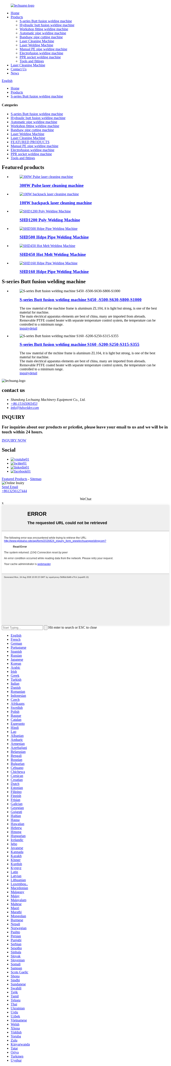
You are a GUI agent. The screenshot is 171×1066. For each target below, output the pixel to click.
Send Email (10, 487)
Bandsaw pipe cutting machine (41, 37)
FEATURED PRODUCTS (30, 142)
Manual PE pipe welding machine (43, 49)
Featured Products (14, 479)
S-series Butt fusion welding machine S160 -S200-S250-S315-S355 (79, 344)
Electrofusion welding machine (41, 53)
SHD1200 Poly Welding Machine (50, 220)
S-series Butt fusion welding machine (46, 21)
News (15, 73)
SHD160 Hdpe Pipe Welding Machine (54, 271)
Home (15, 13)
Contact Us (18, 69)
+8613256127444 (14, 491)
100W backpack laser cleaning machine (56, 202)
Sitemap (35, 479)
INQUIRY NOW (14, 440)
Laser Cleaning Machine (37, 41)
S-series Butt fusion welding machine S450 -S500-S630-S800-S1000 (81, 299)
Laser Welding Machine (36, 45)
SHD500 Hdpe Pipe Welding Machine (54, 237)
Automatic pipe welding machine (43, 33)
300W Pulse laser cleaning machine (51, 185)
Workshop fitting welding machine (44, 29)
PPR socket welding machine (40, 57)
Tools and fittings (32, 61)
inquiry (25, 328)
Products (17, 17)
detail (33, 328)
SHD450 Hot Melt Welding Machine (53, 254)
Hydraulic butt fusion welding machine (47, 25)
